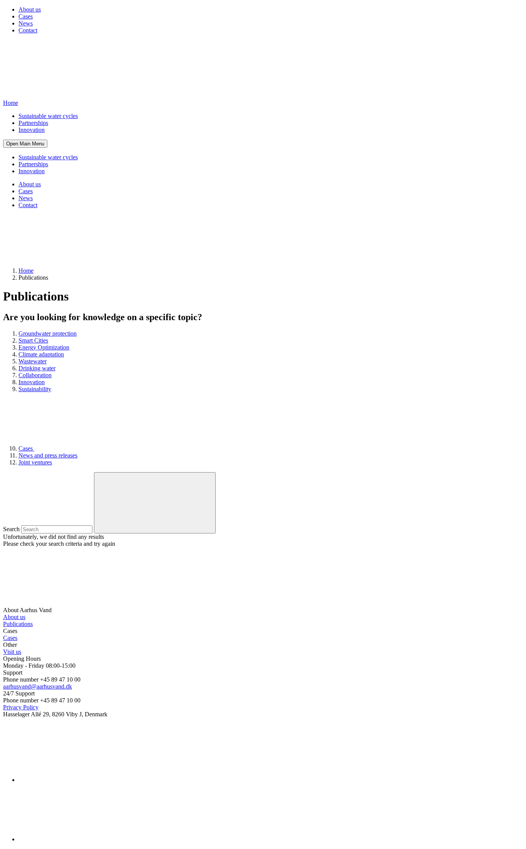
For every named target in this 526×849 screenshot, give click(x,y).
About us (29, 9)
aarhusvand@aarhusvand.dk (37, 686)
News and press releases (47, 455)
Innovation (31, 130)
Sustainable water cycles (48, 116)
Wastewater (32, 361)
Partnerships (33, 123)
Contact (27, 30)
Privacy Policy (21, 707)
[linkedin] (76, 779)
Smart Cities (33, 340)
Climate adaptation (41, 354)
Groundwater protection (47, 333)
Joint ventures (35, 462)
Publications (18, 624)
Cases (25, 16)
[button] (25, 144)
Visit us (12, 651)
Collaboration (35, 375)
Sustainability (34, 389)
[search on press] (155, 502)
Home (26, 270)
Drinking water (36, 368)
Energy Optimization (43, 347)
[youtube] (76, 839)
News (25, 23)
